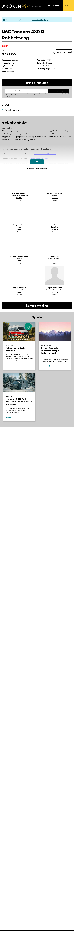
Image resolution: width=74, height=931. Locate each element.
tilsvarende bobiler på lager (40, 20)
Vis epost (19, 200)
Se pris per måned (64, 52)
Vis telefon (19, 198)
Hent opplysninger (59, 91)
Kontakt (68, 5)
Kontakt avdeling (37, 306)
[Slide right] (69, 25)
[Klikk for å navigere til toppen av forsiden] (15, 6)
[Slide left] (5, 25)
